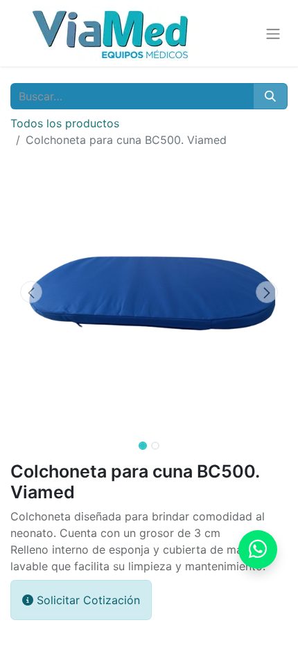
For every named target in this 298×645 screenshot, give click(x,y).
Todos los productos (64, 123)
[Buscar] (270, 96)
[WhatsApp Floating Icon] (258, 549)
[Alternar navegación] (273, 33)
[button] (31, 292)
